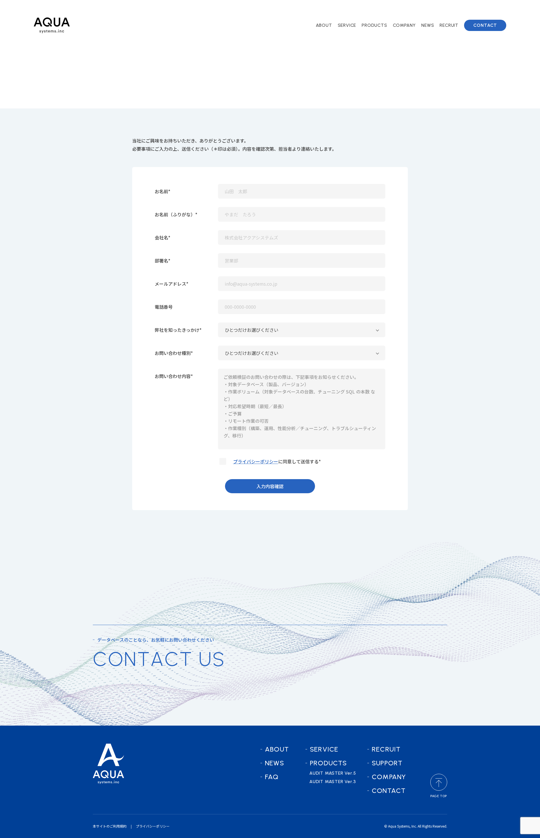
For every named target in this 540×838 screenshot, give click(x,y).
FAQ (272, 777)
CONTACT (389, 790)
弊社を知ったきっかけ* (178, 329)
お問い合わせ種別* (174, 353)
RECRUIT (386, 749)
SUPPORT (387, 763)
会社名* (162, 237)
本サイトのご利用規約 (110, 826)
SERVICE (324, 749)
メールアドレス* (171, 283)
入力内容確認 (270, 486)
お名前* (162, 191)
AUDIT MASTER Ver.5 (390, 34)
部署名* (162, 260)
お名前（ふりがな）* (176, 214)
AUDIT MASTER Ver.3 (390, 43)
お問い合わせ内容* (174, 376)
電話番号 (164, 306)
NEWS (274, 763)
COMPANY (389, 777)
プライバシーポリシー (255, 461)
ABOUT (277, 749)
